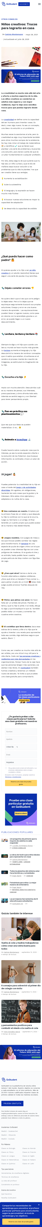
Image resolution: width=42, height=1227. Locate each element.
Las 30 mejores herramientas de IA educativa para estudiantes (24, 900)
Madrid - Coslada (7, 1139)
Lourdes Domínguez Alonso (22, 846)
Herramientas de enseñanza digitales (15, 1173)
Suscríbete (24, 4)
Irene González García (12, 1032)
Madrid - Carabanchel (9, 1131)
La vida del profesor (9, 1181)
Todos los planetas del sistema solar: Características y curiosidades (25, 872)
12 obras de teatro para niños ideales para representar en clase (25, 856)
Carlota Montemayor (14, 34)
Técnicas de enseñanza (10, 1177)
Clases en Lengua (8, 1156)
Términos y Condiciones (13, 777)
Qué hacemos (6, 1194)
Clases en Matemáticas (10, 1160)
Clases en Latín (28, 1163)
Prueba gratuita (12, 1103)
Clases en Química (8, 1163)
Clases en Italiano (29, 1160)
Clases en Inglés (28, 1156)
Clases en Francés (29, 1152)
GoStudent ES (17, 904)
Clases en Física (7, 1152)
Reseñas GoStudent (8, 1198)
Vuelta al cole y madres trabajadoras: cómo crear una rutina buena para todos (20, 946)
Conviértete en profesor (10, 1184)
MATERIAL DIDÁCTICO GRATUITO (23, 890)
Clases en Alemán (29, 1148)
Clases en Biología (8, 1148)
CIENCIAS (29, 876)
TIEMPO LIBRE (17, 862)
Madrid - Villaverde (8, 1135)
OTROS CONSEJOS (9, 19)
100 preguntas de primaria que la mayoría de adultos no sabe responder (23, 841)
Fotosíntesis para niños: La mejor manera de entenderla (23, 884)
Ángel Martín (16, 876)
